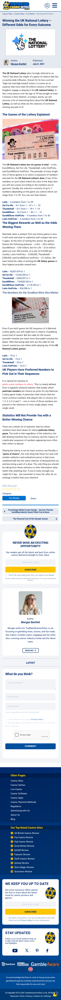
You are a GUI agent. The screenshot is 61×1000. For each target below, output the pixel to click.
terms (51, 575)
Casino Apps (17, 797)
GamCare (8, 964)
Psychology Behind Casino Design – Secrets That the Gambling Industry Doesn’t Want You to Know (30, 511)
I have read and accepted (25, 719)
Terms (22, 996)
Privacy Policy (37, 719)
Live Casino (16, 789)
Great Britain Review (24, 846)
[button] (47, 5)
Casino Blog (19, 14)
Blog (13, 819)
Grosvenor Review (23, 871)
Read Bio (29, 650)
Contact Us (38, 996)
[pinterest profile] (37, 950)
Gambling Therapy (23, 964)
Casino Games (18, 785)
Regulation (16, 806)
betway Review (21, 863)
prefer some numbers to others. (18, 384)
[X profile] (27, 950)
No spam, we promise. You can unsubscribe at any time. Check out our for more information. (31, 919)
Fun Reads (30, 14)
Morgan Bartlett (18, 64)
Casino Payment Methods (23, 802)
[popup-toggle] (56, 994)
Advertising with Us (20, 810)
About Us (15, 815)
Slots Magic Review (24, 867)
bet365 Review (21, 850)
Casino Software (19, 793)
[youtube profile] (15, 950)
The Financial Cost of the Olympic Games (30, 519)
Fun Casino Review (23, 837)
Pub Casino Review (23, 841)
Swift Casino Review (24, 858)
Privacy (29, 996)
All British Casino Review (26, 833)
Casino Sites (7, 14)
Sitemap (47, 996)
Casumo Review (22, 854)
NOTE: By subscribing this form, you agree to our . (32, 575)
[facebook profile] (47, 950)
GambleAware (45, 964)
